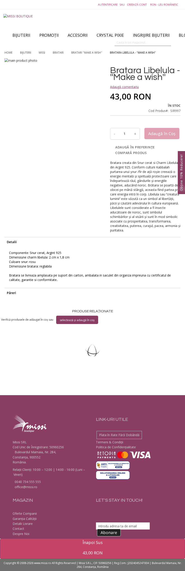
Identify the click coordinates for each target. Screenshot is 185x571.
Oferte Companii (25, 513)
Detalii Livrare (23, 523)
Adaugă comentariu (124, 87)
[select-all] (77, 320)
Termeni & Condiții (109, 442)
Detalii (12, 242)
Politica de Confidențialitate (116, 447)
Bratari (58, 52)
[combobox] (143, 42)
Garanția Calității (25, 519)
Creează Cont (137, 5)
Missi (42, 52)
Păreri (11, 293)
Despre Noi (21, 534)
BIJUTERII (26, 52)
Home (9, 52)
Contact (18, 528)
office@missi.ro (25, 487)
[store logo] (20, 22)
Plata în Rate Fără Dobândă (119, 435)
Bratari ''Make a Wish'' (87, 52)
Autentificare (108, 5)
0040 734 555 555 (27, 482)
